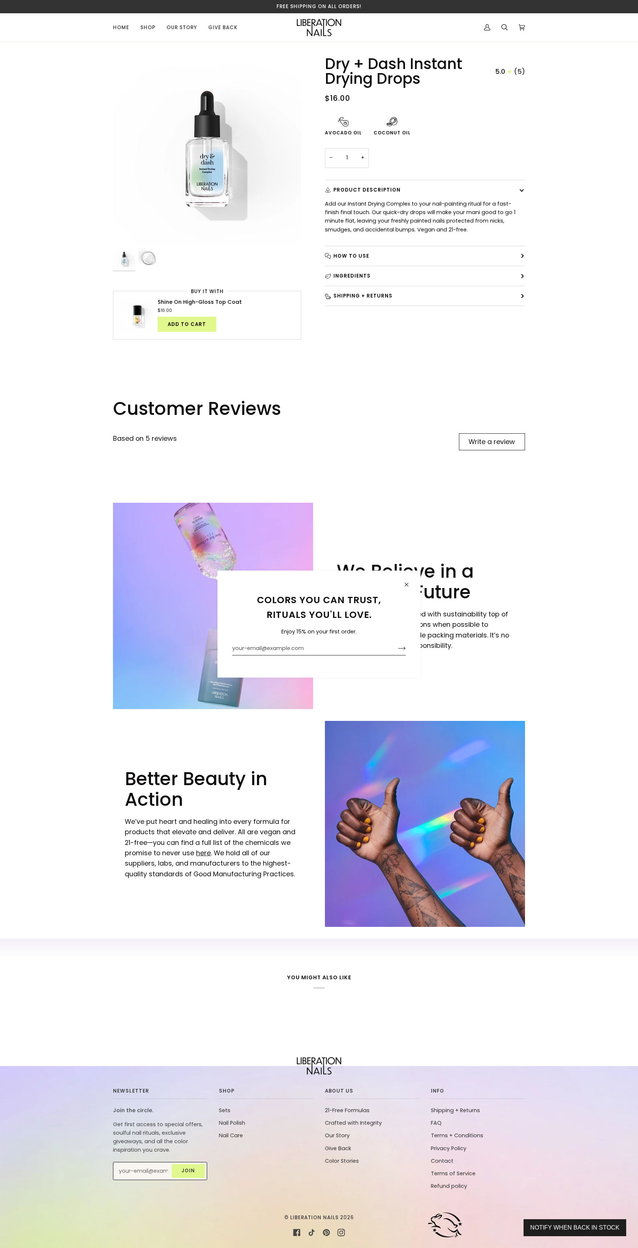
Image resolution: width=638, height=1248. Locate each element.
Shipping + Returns (362, 295)
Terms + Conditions (457, 1135)
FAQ (436, 1123)
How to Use (351, 255)
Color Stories (342, 1161)
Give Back (338, 1148)
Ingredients (352, 275)
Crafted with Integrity (353, 1123)
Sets (224, 1110)
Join (188, 1170)
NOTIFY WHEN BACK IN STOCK (575, 1227)
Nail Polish (232, 1123)
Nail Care (231, 1135)
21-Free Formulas (347, 1110)
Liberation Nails (314, 1217)
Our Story (337, 1135)
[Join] (396, 648)
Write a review (492, 441)
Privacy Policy (448, 1148)
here (203, 852)
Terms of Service (453, 1173)
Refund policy (449, 1186)
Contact (442, 1161)
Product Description (367, 189)
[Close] (410, 581)
